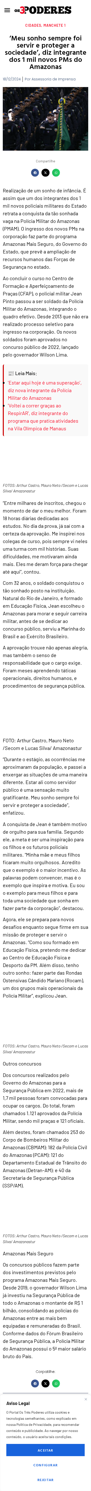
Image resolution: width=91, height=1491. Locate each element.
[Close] (86, 1399)
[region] (45, 1443)
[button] (7, 10)
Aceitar (45, 1450)
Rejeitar (45, 1479)
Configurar (45, 1465)
